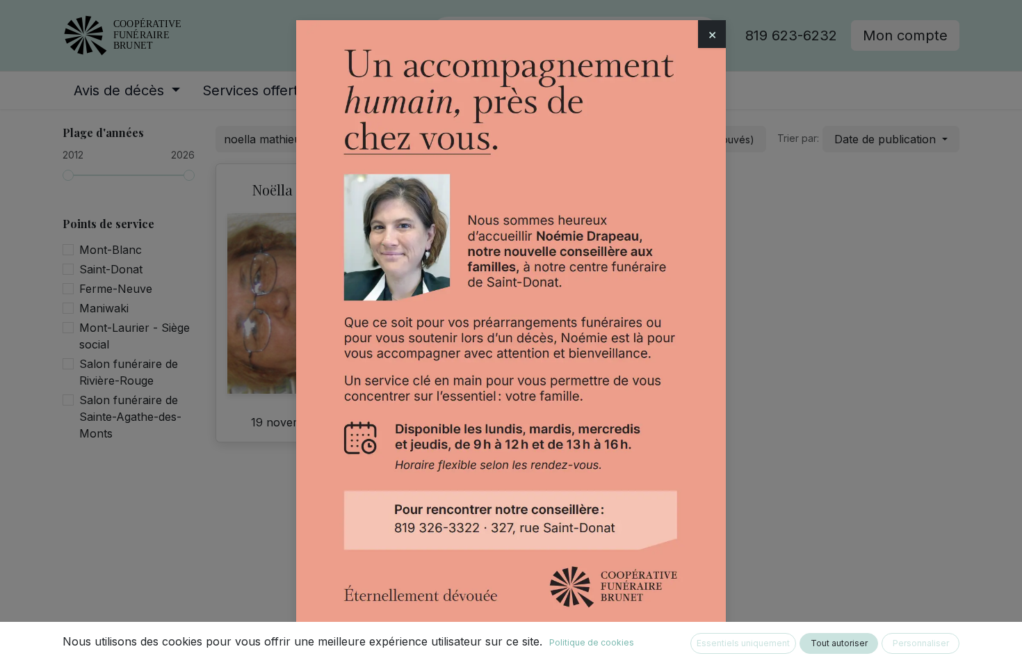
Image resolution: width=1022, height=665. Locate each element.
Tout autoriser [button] (839, 643)
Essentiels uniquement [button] (743, 643)
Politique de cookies (591, 642)
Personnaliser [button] (921, 643)
